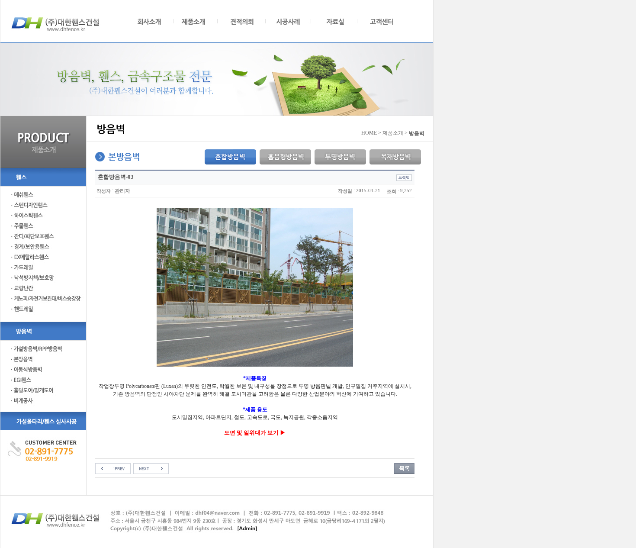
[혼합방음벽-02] (113, 468)
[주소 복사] (404, 177)
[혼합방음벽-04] (151, 468)
